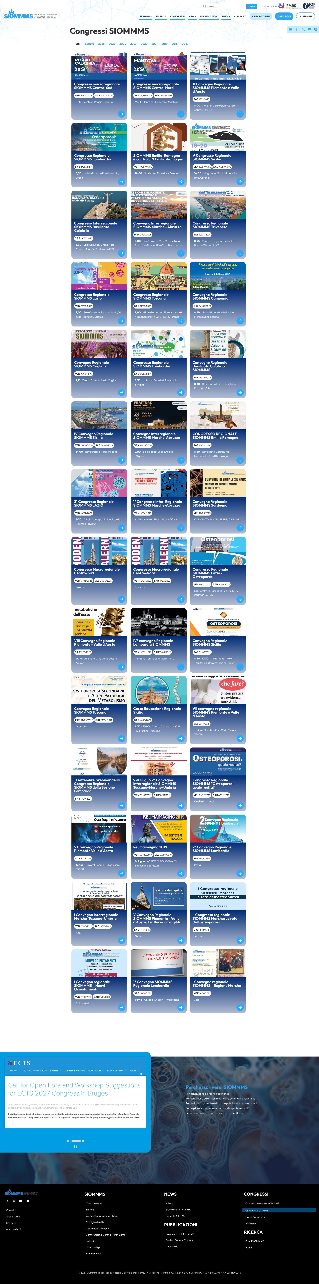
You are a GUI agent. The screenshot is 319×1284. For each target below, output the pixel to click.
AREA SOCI (284, 16)
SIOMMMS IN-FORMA (178, 1209)
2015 (185, 43)
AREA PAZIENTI (261, 16)
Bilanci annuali (93, 1253)
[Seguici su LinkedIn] (290, 29)
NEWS (192, 16)
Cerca (252, 6)
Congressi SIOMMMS (109, 30)
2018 (175, 43)
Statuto (90, 1209)
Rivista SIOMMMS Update (180, 1234)
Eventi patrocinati (255, 1217)
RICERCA (161, 16)
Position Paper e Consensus (180, 1240)
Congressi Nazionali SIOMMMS (262, 1203)
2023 (133, 43)
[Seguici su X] (303, 29)
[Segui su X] (14, 1201)
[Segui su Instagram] (27, 1201)
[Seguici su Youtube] (309, 29)
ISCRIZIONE (305, 16)
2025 (112, 43)
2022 (144, 43)
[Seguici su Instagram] (316, 29)
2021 (154, 43)
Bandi (248, 1247)
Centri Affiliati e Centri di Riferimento (106, 1234)
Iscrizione (11, 1223)
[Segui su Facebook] (7, 1201)
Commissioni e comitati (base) (102, 1216)
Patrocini (91, 1241)
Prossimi (89, 43)
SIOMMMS (146, 16)
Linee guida (172, 1246)
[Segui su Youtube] (20, 1201)
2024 (122, 43)
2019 (164, 43)
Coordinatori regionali (98, 1228)
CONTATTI (240, 16)
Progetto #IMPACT (176, 1216)
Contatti (10, 1210)
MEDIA (226, 16)
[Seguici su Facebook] (297, 29)
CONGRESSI (177, 16)
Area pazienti (13, 1229)
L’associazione (94, 1203)
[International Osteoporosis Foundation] (309, 6)
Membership (93, 1247)
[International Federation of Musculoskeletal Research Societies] (289, 6)
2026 (101, 43)
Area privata (13, 1216)
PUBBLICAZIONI (209, 16)
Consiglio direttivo (96, 1222)
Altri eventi (251, 1223)
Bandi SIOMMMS (254, 1241)
